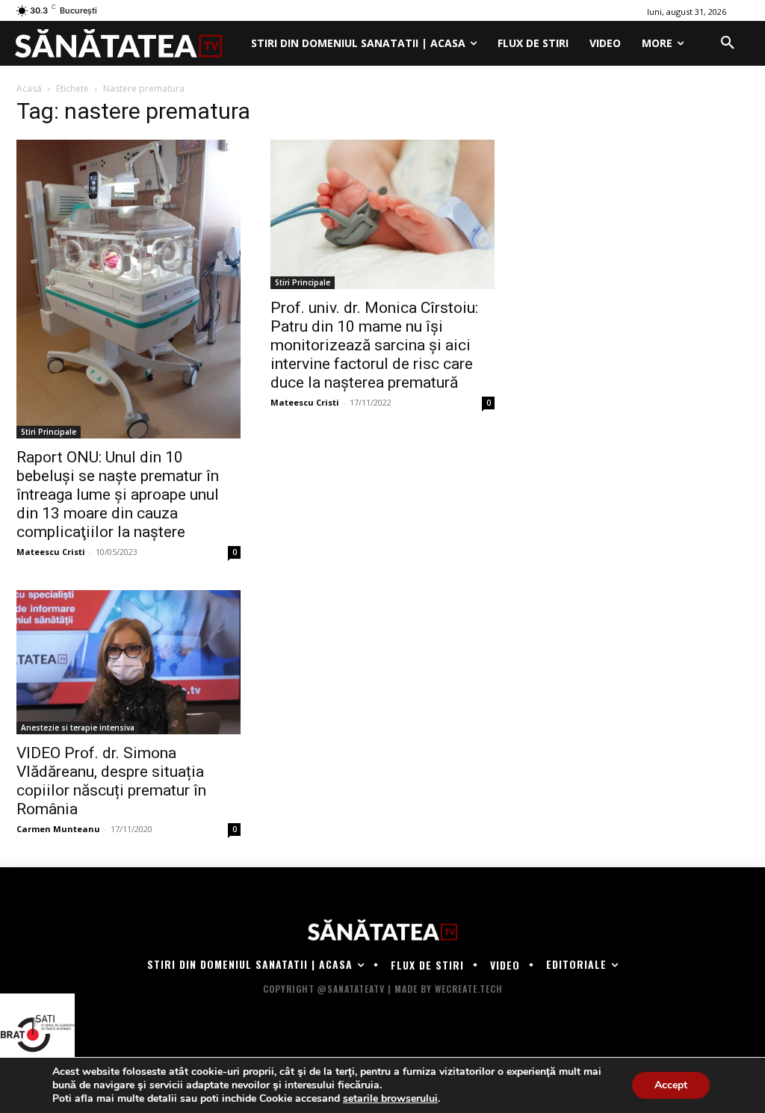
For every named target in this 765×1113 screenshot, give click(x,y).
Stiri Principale (48, 432)
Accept (670, 1085)
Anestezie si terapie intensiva (77, 727)
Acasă (29, 88)
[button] (727, 43)
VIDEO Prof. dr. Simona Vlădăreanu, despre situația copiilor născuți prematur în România (111, 781)
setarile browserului (390, 1099)
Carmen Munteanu (58, 828)
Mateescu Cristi (50, 551)
